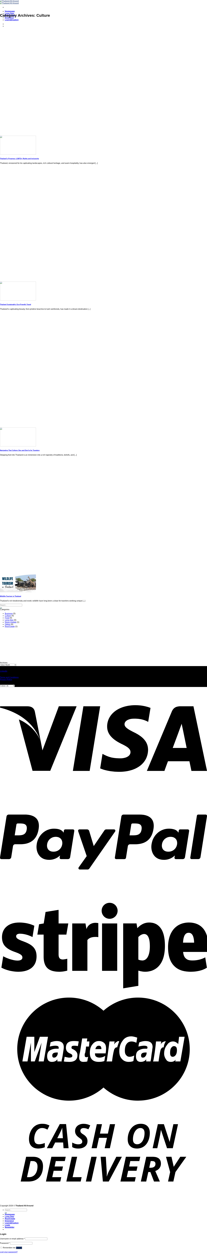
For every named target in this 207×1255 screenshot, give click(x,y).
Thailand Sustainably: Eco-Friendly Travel (15, 304)
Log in (19, 1248)
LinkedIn (3, 671)
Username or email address (12, 1239)
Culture (8, 616)
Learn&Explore (12, 20)
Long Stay (9, 1217)
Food (7, 618)
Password (5, 1243)
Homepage (10, 11)
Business (9, 614)
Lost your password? (9, 1252)
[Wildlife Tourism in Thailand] (18, 592)
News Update (10, 622)
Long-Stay (9, 620)
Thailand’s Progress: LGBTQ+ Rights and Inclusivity (19, 158)
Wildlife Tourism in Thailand (10, 596)
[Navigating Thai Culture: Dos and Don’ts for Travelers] (18, 446)
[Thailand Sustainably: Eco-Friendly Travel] (18, 300)
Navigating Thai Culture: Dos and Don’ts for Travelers (20, 450)
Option (7, 624)
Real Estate (10, 626)
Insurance (9, 18)
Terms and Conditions (9, 677)
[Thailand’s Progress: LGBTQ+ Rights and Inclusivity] (18, 154)
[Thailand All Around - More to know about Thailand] (9, 2)
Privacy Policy (6, 679)
